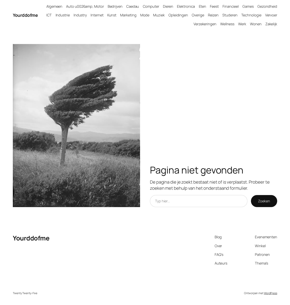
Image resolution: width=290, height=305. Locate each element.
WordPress (270, 293)
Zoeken (264, 201)
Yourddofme (25, 15)
